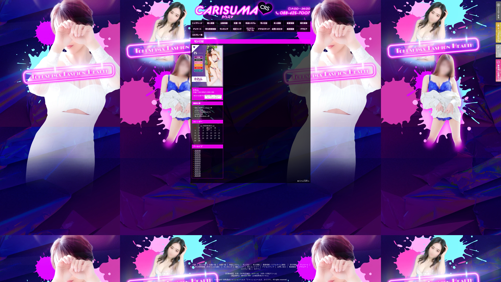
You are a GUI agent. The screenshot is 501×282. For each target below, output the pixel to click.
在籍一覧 (237, 23)
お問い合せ (277, 29)
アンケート (197, 29)
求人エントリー (250, 29)
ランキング (223, 29)
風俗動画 (290, 29)
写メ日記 (263, 23)
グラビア (303, 29)
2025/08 (198, 176)
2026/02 (198, 163)
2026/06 (198, 155)
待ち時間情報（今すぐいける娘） (210, 29)
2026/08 (198, 151)
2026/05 (198, 157)
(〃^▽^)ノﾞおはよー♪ (203, 112)
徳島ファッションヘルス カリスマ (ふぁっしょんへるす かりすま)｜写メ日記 (250, 10)
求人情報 (277, 23)
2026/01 (198, 165)
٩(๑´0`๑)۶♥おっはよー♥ (203, 107)
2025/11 (197, 170)
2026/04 (198, 159)
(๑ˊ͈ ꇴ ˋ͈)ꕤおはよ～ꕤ (202, 116)
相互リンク (237, 29)
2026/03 (198, 161)
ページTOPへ (304, 181)
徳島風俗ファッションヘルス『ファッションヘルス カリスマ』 (247, 280)
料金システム (250, 23)
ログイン (257, 269)
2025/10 (198, 172)
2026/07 (198, 153)
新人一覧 (210, 23)
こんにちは (199, 110)
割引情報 (303, 23)
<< (201, 126)
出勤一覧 (223, 23)
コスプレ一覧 (197, 35)
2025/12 (198, 167)
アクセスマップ (263, 29)
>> (213, 126)
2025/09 (198, 174)
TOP (197, 23)
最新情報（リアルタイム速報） (290, 23)
